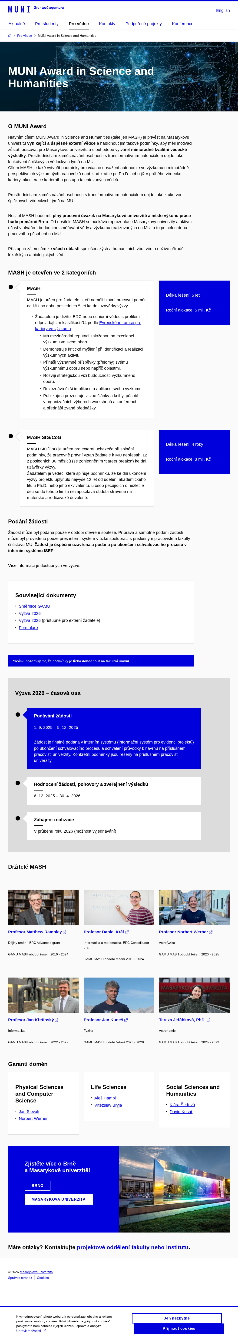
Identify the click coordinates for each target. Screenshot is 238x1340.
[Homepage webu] (36, 9)
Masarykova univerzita (36, 1272)
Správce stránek (20, 1278)
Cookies (43, 1278)
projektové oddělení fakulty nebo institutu (132, 1247)
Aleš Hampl (105, 1098)
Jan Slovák (29, 1111)
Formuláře (28, 627)
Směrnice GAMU (34, 606)
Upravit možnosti (28, 1331)
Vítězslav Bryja (108, 1105)
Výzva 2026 (30, 613)
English (223, 10)
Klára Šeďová (182, 1104)
